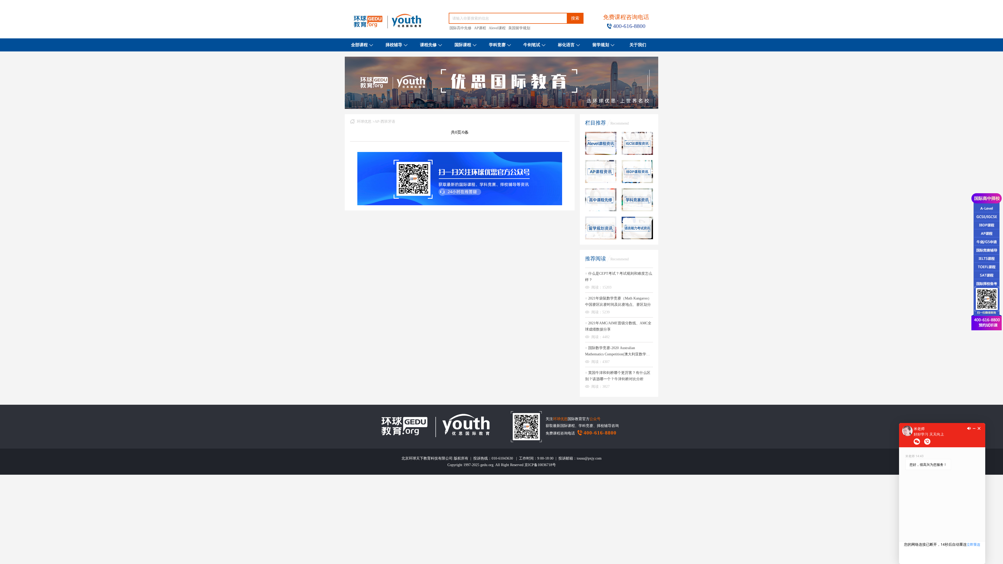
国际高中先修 (460, 28)
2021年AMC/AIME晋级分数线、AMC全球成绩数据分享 (618, 326)
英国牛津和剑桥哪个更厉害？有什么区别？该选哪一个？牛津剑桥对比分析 (617, 376)
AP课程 (480, 28)
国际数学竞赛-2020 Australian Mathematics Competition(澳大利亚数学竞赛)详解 (617, 351)
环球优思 (364, 122)
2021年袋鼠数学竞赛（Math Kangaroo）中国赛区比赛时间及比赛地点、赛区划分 (618, 301)
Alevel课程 (497, 28)
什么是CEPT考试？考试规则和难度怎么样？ (618, 277)
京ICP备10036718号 (540, 465)
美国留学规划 (519, 28)
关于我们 (637, 45)
